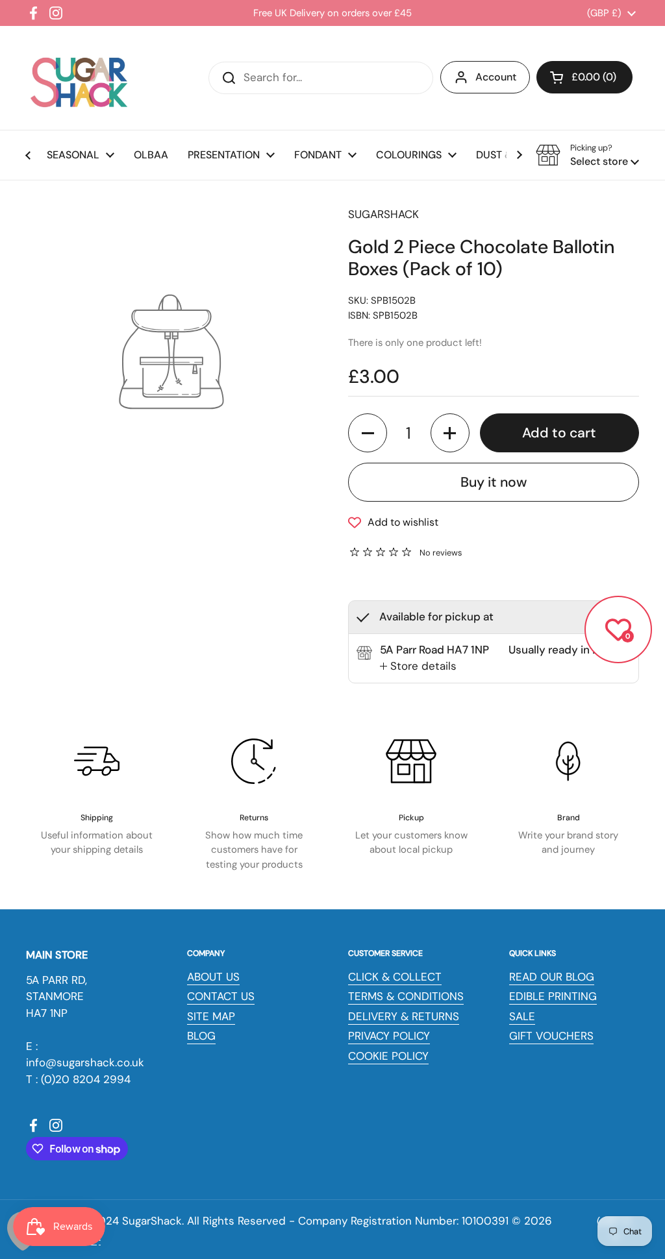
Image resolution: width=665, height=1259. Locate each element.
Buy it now (493, 482)
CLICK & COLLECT (395, 977)
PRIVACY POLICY (389, 1036)
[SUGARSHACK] (78, 77)
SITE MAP (211, 1016)
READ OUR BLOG (551, 977)
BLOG (201, 1036)
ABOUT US (213, 977)
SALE (522, 1016)
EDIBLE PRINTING (553, 996)
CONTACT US (221, 996)
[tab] (418, 666)
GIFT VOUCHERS (551, 1036)
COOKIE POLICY (388, 1056)
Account (495, 77)
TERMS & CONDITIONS (406, 996)
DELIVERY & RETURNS (403, 1016)
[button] (584, 77)
